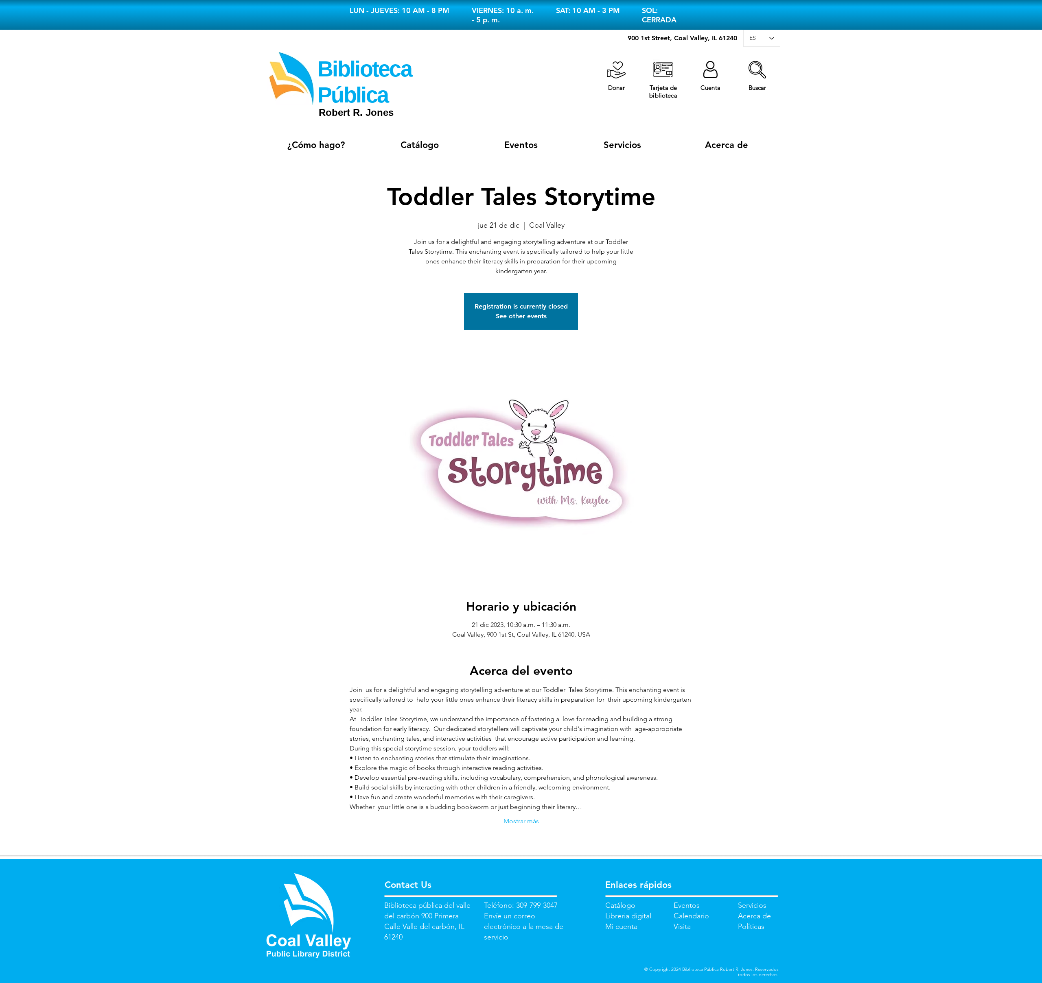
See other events (521, 316)
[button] (757, 69)
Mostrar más (521, 821)
